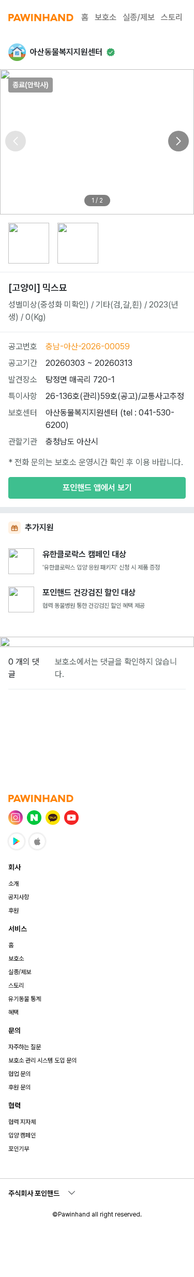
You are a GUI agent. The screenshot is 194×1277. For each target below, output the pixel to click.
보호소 (105, 17)
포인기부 (18, 1148)
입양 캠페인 (22, 1135)
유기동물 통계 (24, 999)
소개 (13, 883)
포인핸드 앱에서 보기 (97, 488)
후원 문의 (19, 1087)
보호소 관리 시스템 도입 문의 (42, 1060)
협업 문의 (19, 1074)
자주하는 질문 (24, 1047)
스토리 (172, 17)
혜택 (13, 1012)
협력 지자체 (22, 1122)
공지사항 (18, 897)
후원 (13, 910)
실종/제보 (139, 17)
